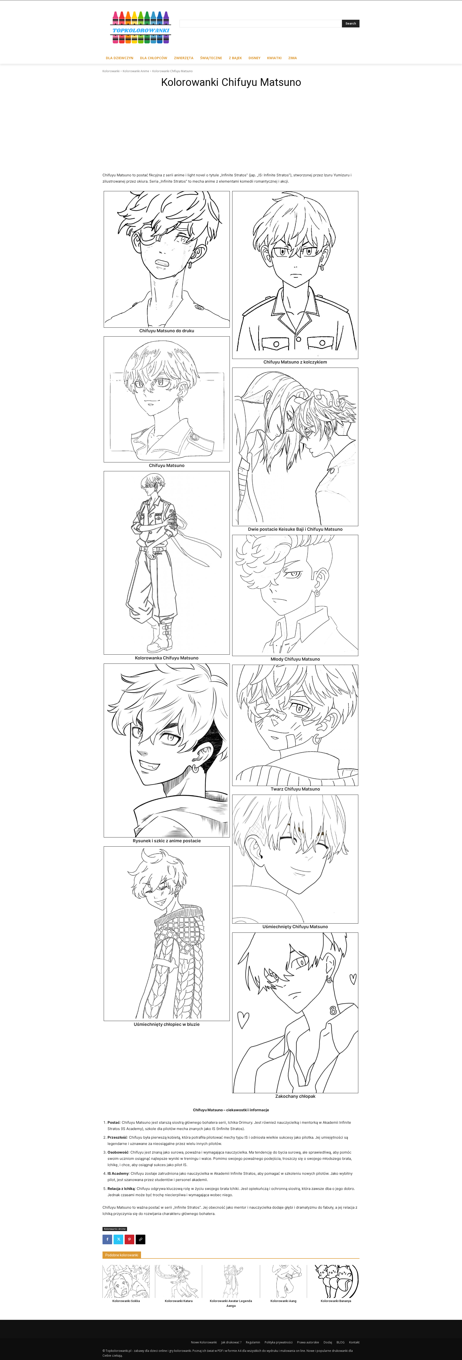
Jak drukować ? (231, 1342)
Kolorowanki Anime (136, 71)
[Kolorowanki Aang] (283, 1281)
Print (108, 196)
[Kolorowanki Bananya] (335, 1281)
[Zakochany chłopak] (295, 1012)
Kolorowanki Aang (283, 1301)
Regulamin (253, 1342)
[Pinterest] (129, 1239)
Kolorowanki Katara (178, 1301)
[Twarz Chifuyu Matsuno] (295, 725)
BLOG (341, 1342)
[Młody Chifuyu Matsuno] (295, 595)
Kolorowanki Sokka (126, 1301)
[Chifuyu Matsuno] (167, 399)
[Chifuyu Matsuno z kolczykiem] (295, 275)
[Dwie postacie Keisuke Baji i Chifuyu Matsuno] (295, 447)
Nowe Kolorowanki (204, 1342)
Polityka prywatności (279, 1342)
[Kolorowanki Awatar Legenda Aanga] (231, 1281)
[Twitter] (118, 1239)
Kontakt (354, 1342)
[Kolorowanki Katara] (178, 1281)
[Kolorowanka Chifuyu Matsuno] (167, 563)
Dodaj (328, 1342)
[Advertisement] (231, 126)
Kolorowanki (111, 71)
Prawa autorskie (308, 1342)
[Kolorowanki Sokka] (126, 1281)
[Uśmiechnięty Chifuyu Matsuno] (295, 859)
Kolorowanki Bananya (336, 1301)
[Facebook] (107, 1239)
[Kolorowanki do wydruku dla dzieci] (141, 28)
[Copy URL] (140, 1239)
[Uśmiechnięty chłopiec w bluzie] (167, 934)
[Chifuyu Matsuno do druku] (167, 259)
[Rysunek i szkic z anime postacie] (167, 750)
